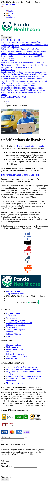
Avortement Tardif (8, 58)
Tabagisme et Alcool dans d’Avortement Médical (24, 75)
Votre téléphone (7, 466)
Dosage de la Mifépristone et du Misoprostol (23, 376)
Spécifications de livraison (16, 356)
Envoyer (5, 480)
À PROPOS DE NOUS (16, 97)
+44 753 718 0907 (8, 4)
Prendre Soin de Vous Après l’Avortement (17, 72)
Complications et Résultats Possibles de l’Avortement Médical (23, 73)
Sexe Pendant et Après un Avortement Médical (22, 77)
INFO (18, 40)
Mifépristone (11, 381)
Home (8, 101)
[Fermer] (2, 440)
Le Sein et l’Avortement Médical (21, 83)
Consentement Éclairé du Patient (19, 323)
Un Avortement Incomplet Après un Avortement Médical (22, 86)
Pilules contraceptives (14, 349)
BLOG (4, 97)
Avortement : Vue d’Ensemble (13, 42)
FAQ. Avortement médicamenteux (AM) (31, 44)
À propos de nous (13, 313)
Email (3, 463)
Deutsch (11, 13)
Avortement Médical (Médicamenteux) (21, 367)
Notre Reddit (11, 316)
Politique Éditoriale (13, 334)
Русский (11, 18)
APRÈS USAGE (8, 70)
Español (11, 15)
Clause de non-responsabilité (17, 329)
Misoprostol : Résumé (14, 383)
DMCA (9, 336)
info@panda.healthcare (15, 294)
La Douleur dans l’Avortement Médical (16, 67)
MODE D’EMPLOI (9, 60)
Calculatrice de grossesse (16, 354)
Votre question (6, 477)
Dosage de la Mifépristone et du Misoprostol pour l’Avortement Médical (24, 64)
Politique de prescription (15, 325)
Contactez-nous (12, 318)
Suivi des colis (11, 358)
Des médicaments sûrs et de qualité (30, 146)
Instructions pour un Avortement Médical (17, 63)
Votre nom (5, 461)
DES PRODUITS (8, 40)
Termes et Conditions (14, 327)
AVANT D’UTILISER (10, 47)
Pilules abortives (12, 347)
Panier (8, 352)
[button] (2, 7)
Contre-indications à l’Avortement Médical (25, 54)
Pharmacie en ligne (13, 345)
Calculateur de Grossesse (11, 49)
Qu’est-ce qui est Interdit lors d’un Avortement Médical (23, 56)
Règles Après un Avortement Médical (16, 90)
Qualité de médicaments (15, 320)
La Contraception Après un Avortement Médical (18, 84)
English (11, 11)
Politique (9, 332)
